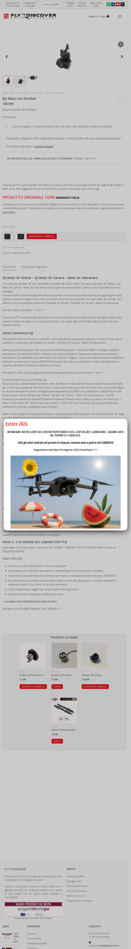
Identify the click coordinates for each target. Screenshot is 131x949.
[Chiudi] (121, 421)
